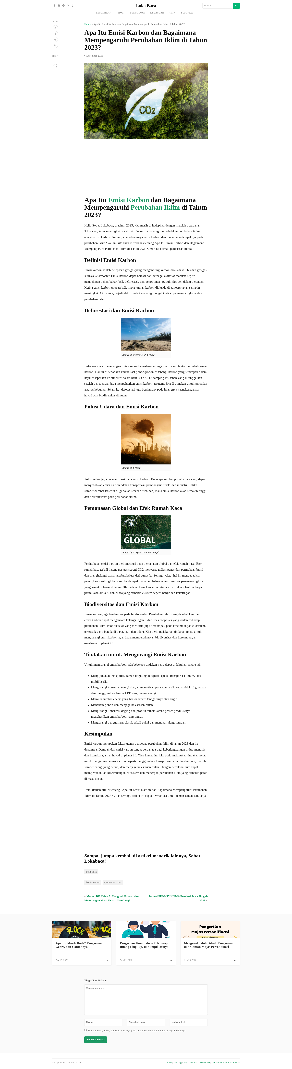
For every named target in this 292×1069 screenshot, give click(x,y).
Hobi (121, 13)
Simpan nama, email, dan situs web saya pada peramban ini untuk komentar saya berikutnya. (137, 1030)
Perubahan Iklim (155, 207)
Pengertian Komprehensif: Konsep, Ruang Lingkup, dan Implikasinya (144, 944)
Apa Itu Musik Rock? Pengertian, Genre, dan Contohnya (79, 944)
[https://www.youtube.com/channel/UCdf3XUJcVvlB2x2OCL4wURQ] (58, 5)
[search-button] (236, 6)
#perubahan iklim (112, 882)
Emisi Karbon (128, 200)
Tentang (177, 1062)
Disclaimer (205, 1062)
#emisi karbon (93, 882)
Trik (172, 13)
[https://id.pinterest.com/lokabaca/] (63, 5)
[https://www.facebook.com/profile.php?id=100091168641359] (53, 5)
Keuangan (157, 13)
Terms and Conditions (221, 1062)
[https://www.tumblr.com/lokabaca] (71, 5)
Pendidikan (103, 13)
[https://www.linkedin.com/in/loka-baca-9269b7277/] (67, 5)
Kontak (236, 1062)
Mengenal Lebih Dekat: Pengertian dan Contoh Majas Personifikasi (208, 944)
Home (87, 24)
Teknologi (137, 13)
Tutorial (187, 13)
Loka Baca (146, 5)
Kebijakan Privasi (190, 1062)
